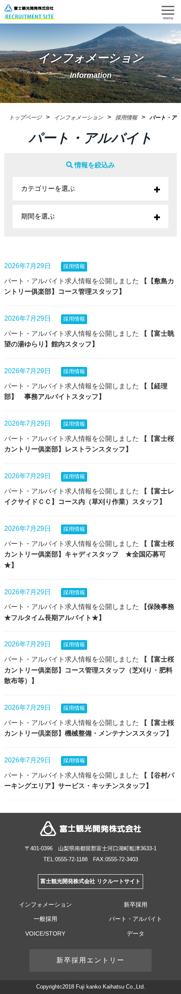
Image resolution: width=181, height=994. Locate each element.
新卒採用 (135, 904)
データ (135, 933)
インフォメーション (45, 904)
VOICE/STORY (45, 933)
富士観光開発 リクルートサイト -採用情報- (29, 11)
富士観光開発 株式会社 (90, 828)
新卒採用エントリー (90, 960)
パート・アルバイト (135, 918)
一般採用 (45, 918)
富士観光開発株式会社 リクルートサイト (90, 881)
